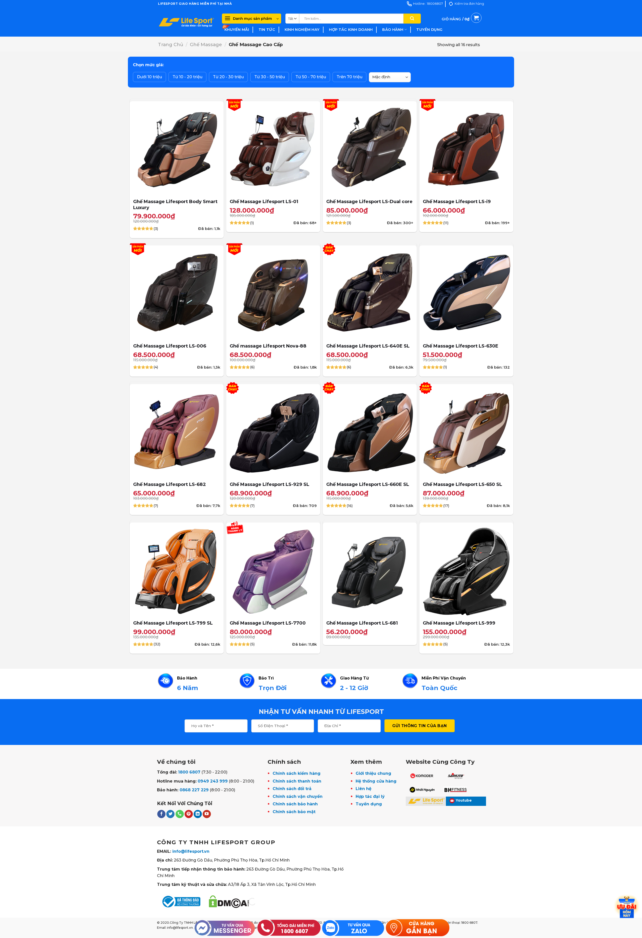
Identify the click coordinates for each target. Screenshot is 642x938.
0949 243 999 (213, 781)
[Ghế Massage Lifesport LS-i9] (466, 148)
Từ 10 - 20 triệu (187, 76)
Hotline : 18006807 (428, 4)
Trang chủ (170, 44)
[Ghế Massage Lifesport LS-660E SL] (370, 431)
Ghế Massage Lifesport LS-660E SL (367, 484)
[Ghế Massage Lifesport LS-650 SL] (466, 431)
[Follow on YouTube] (207, 814)
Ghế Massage (206, 44)
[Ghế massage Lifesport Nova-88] (273, 292)
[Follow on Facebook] (161, 814)
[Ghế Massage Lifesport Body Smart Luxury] (177, 148)
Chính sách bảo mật (294, 811)
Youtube (464, 800)
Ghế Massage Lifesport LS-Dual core (369, 201)
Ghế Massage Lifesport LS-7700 (268, 623)
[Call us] (180, 814)
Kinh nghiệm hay (302, 29)
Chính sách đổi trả (292, 788)
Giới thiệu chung (373, 773)
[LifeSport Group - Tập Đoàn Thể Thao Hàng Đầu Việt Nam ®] (186, 22)
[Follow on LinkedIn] (198, 814)
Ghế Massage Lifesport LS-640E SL (368, 346)
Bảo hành (392, 29)
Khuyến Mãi (236, 29)
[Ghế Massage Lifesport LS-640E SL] (370, 292)
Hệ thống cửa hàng (376, 781)
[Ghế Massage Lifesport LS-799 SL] (177, 570)
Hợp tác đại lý (370, 796)
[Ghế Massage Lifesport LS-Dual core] (370, 148)
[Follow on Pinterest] (189, 814)
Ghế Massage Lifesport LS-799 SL (173, 623)
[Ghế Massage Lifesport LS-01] (273, 148)
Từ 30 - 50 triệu (269, 76)
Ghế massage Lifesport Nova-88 (268, 346)
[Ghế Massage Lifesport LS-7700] (273, 570)
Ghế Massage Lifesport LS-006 (169, 346)
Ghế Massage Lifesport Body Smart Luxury (175, 204)
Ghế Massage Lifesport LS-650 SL (462, 484)
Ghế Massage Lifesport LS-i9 (457, 201)
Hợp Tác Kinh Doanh (351, 29)
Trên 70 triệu (349, 76)
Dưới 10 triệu (149, 76)
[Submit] (412, 19)
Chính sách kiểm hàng (296, 773)
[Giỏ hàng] (462, 24)
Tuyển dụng (429, 29)
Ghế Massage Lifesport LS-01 (264, 201)
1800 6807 (189, 772)
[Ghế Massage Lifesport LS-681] (370, 570)
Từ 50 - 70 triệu (310, 76)
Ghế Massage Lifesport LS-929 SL (269, 484)
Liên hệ (363, 788)
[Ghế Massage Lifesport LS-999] (466, 570)
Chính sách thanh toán (297, 781)
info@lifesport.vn (190, 851)
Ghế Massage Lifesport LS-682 (169, 484)
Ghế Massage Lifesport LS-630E (460, 346)
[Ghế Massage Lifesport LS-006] (177, 292)
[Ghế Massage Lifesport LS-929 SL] (273, 431)
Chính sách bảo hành (295, 804)
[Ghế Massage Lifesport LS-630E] (466, 292)
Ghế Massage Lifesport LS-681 (362, 623)
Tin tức (267, 29)
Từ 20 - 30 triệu (228, 76)
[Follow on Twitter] (170, 814)
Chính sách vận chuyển (298, 796)
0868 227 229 (194, 790)
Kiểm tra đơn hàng (469, 4)
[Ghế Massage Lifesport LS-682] (177, 431)
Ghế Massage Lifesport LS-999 (459, 623)
